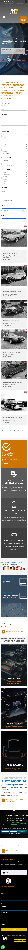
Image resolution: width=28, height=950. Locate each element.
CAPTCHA (3, 924)
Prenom (2, 898)
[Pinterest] (6, 2)
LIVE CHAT (20, 50)
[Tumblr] (10, 2)
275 (14, 430)
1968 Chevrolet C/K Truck (12, 382)
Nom (2, 903)
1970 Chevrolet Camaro (11, 352)
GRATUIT (23, 19)
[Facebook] (2, 2)
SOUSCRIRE (22, 831)
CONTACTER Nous (5, 463)
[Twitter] (4, 2)
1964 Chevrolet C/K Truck (12, 418)
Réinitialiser (23, 210)
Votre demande (4, 912)
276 (18, 430)
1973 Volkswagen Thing (12, 291)
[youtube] (12, 2)
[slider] (1, 208)
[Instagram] (8, 2)
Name (3, 893)
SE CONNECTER (20, 940)
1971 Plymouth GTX (10, 253)
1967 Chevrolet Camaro (11, 321)
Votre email (4, 906)
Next (22, 430)
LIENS (7, 873)
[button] (14, 135)
